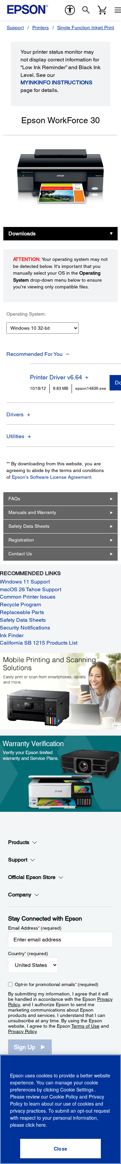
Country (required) (28, 953)
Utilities (15, 436)
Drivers (15, 414)
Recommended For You (34, 354)
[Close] (60, 1148)
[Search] (86, 10)
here (41, 1124)
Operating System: (26, 314)
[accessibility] (70, 10)
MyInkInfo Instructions (56, 82)
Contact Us (20, 553)
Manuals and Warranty (32, 512)
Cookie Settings (77, 1089)
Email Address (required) (35, 928)
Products (18, 842)
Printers (40, 27)
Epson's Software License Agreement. (52, 477)
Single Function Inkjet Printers (89, 27)
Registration (21, 540)
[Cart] (102, 10)
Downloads (22, 233)
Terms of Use (85, 1026)
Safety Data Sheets (28, 526)
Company (19, 894)
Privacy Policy (22, 1031)
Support (15, 27)
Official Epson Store (31, 877)
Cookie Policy (63, 1096)
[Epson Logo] (27, 9)
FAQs (14, 498)
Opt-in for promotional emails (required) (56, 984)
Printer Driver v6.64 (56, 377)
